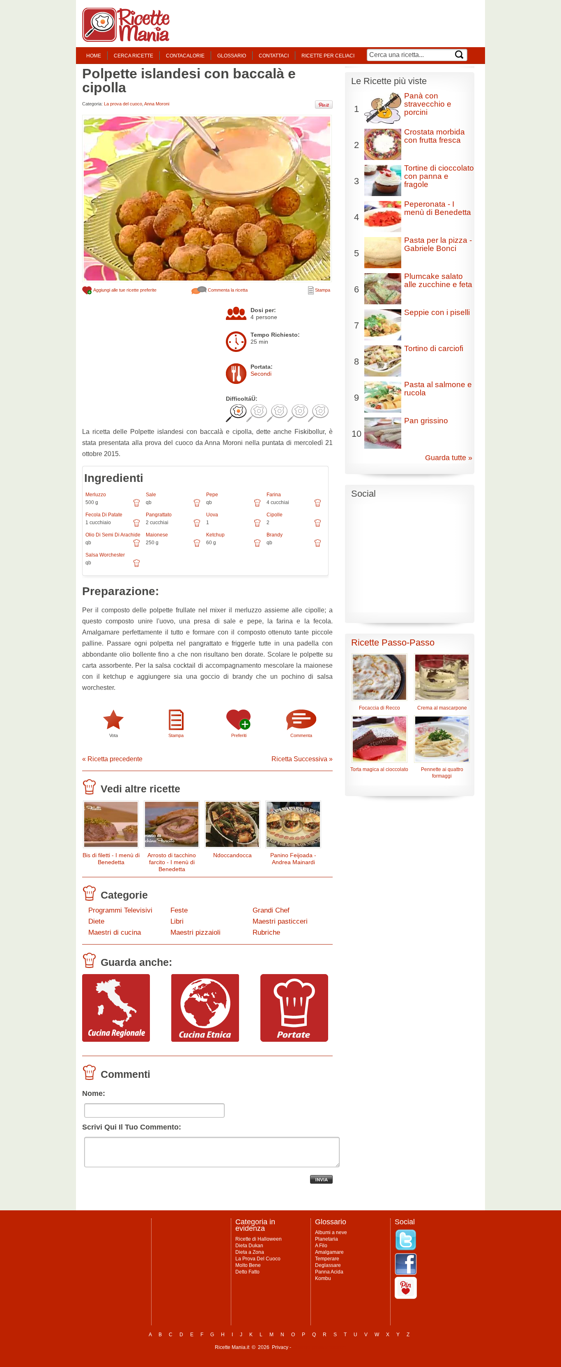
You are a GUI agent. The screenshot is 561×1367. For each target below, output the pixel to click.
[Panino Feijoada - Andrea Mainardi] (293, 826)
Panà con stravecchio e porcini (427, 103)
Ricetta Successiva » (302, 758)
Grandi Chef (271, 910)
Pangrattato (159, 515)
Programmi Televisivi (120, 910)
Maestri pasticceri (280, 921)
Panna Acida (329, 1272)
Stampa (322, 290)
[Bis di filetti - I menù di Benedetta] (111, 826)
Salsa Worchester (105, 555)
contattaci (274, 56)
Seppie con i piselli (437, 312)
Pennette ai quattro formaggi (442, 773)
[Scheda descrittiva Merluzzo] (136, 506)
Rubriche (266, 932)
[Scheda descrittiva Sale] (197, 506)
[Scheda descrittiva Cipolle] (318, 526)
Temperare (327, 1259)
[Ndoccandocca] (232, 826)
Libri (177, 921)
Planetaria (326, 1239)
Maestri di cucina (114, 932)
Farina (274, 495)
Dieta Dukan (249, 1245)
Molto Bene (248, 1265)
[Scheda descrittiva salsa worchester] (136, 566)
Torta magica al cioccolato (379, 769)
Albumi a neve (331, 1232)
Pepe (212, 495)
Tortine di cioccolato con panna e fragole (439, 176)
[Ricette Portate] (294, 1039)
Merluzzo (95, 495)
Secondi (261, 373)
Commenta (301, 735)
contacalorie (185, 56)
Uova (212, 515)
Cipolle (275, 515)
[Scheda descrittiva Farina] (318, 506)
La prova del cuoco (123, 103)
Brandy (275, 535)
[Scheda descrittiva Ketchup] (257, 546)
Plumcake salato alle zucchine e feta (438, 280)
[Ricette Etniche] (205, 1039)
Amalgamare (329, 1252)
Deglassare (328, 1265)
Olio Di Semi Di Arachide (112, 535)
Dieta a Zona (249, 1252)
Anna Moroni (156, 103)
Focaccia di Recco (379, 708)
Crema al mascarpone (442, 708)
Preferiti (238, 735)
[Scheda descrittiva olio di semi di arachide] (136, 546)
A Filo (321, 1245)
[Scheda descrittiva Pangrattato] (197, 526)
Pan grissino (426, 420)
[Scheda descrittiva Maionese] (197, 546)
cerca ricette (133, 56)
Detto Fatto (247, 1272)
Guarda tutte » (448, 458)
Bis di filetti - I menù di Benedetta (111, 858)
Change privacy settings (319, 1347)
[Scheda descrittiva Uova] (257, 526)
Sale (151, 495)
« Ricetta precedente (112, 758)
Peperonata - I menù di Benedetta (437, 208)
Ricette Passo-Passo (393, 642)
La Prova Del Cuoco (257, 1259)
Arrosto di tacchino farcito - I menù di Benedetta (171, 862)
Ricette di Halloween (258, 1239)
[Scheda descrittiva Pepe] (257, 506)
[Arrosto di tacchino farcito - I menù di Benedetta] (171, 826)
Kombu (323, 1278)
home (93, 56)
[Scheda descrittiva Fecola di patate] (136, 526)
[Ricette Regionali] (116, 1039)
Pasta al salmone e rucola (438, 388)
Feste (179, 910)
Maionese (157, 535)
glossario (231, 56)
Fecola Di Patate (103, 515)
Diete (96, 921)
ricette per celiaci (327, 56)
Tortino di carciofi (433, 348)
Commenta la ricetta (227, 290)
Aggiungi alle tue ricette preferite (124, 290)
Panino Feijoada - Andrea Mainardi (293, 858)
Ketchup (215, 535)
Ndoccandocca (232, 855)
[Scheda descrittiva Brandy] (318, 546)
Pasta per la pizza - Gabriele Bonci (438, 244)
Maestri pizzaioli (195, 932)
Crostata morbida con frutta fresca (434, 136)
